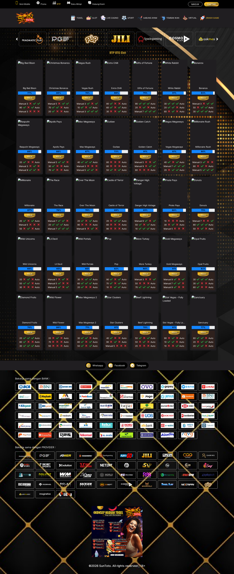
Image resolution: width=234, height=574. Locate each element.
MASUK (195, 4)
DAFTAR (211, 4)
